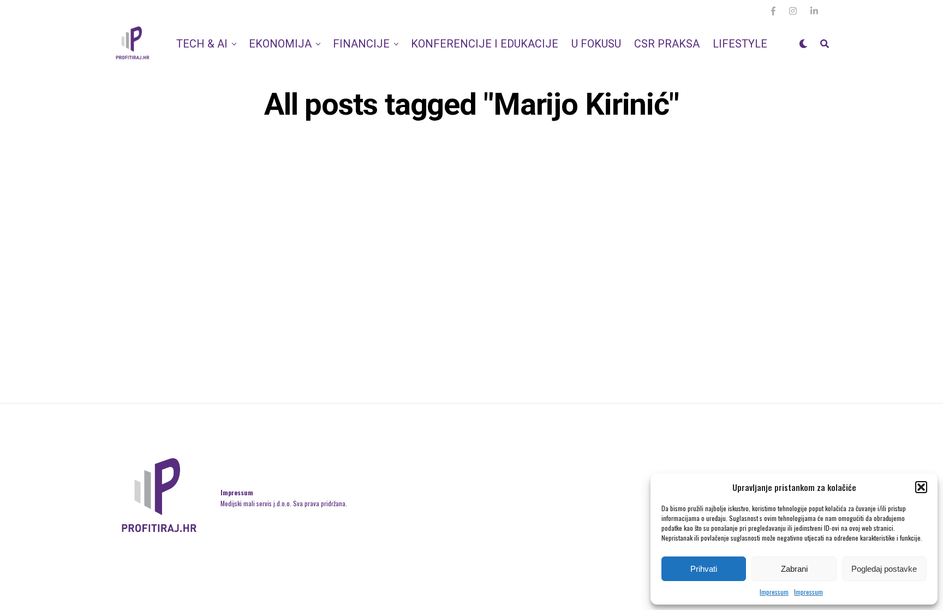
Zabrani (794, 568)
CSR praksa (667, 43)
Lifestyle (740, 43)
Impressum (774, 591)
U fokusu (596, 43)
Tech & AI (202, 43)
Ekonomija (280, 43)
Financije (361, 43)
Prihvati (703, 568)
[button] (921, 487)
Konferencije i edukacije (484, 43)
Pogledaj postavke (884, 568)
